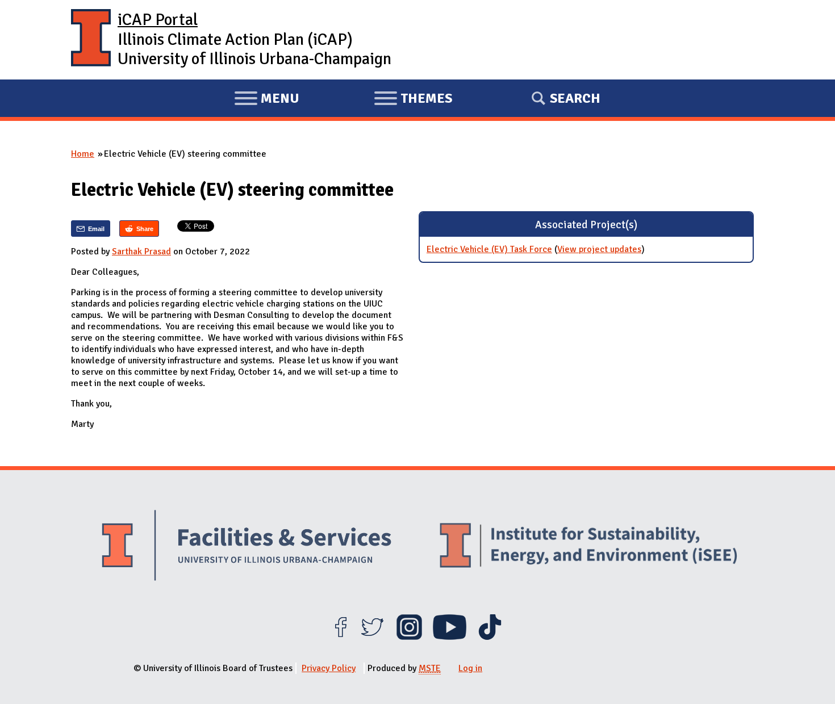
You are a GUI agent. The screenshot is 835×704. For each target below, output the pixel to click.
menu (266, 100)
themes (413, 100)
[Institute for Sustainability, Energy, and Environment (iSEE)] (588, 546)
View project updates (599, 249)
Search (575, 98)
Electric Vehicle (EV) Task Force (489, 249)
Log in (470, 668)
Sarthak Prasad (141, 251)
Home (82, 154)
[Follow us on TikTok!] (490, 637)
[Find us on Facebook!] (340, 637)
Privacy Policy (329, 668)
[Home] (91, 39)
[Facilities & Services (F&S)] (246, 547)
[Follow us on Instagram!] (409, 637)
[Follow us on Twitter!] (372, 637)
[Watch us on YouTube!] (449, 637)
